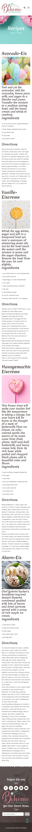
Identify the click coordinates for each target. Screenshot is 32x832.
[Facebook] (6, 788)
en (27, 822)
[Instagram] (21, 788)
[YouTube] (26, 788)
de (27, 819)
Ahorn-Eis (12, 557)
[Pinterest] (11, 788)
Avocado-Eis (14, 53)
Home (12, 33)
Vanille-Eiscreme (11, 194)
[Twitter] (16, 788)
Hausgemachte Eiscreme (16, 369)
